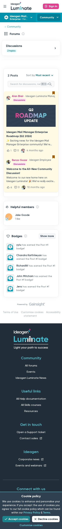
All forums (31, 365)
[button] (51, 6)
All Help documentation (31, 398)
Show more (47, 236)
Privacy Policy (31, 512)
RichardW (22, 265)
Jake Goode (22, 215)
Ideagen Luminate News (31, 377)
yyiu (18, 244)
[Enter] (51, 84)
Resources (31, 411)
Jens (19, 286)
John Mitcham (25, 276)
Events (31, 371)
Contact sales (29, 438)
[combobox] (31, 84)
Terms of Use (10, 312)
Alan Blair (17, 96)
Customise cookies (32, 312)
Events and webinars (29, 465)
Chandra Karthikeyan (29, 255)
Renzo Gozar (19, 160)
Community (47, 17)
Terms (46, 512)
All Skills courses (31, 405)
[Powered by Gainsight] (31, 305)
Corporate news (29, 459)
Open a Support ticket (31, 432)
